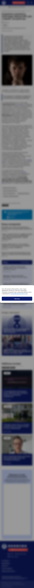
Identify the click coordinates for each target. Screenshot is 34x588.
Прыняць (17, 298)
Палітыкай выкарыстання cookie (19, 293)
